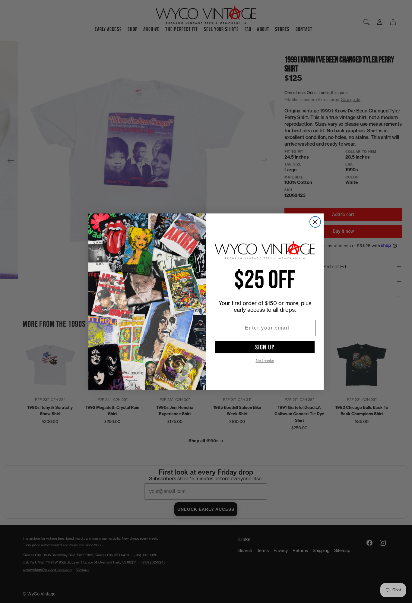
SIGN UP (265, 347)
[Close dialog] (315, 221)
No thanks (265, 361)
